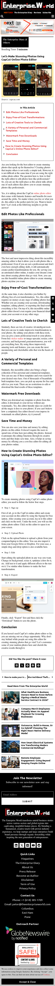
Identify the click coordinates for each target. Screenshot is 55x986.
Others (6, 42)
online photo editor (42, 193)
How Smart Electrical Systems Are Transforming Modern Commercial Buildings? (37, 745)
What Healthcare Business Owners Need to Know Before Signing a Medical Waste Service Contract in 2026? (37, 696)
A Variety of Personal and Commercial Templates (26, 129)
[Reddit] (53, 320)
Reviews (37, 12)
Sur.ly (32, 962)
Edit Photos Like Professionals (22, 112)
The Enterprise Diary (23, 12)
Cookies (46, 974)
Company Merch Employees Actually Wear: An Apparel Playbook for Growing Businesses (35, 712)
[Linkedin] (53, 298)
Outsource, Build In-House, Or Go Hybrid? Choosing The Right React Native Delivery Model (37, 729)
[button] (17, 665)
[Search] (2, 16)
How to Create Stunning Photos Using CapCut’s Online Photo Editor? (25, 147)
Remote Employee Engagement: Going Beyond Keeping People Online (35, 760)
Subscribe (47, 12)
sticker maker (17, 338)
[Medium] (53, 309)
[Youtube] (53, 314)
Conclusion (12, 154)
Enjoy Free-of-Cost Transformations (25, 117)
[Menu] (52, 16)
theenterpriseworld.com (28, 956)
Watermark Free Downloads (21, 135)
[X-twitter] (53, 303)
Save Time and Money (18, 140)
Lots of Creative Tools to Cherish (24, 122)
